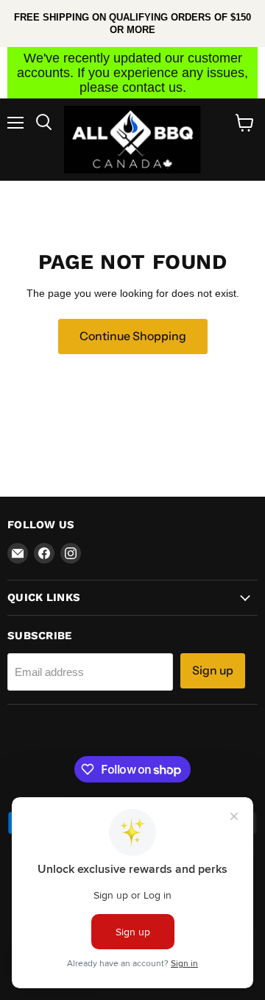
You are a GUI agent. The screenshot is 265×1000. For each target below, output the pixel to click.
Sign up (212, 670)
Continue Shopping (133, 336)
